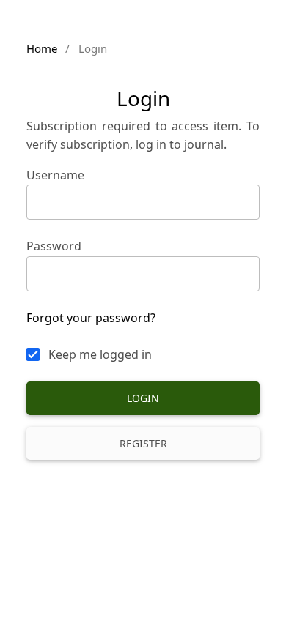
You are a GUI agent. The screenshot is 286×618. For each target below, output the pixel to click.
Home (41, 48)
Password (53, 246)
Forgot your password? (90, 318)
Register (143, 443)
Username (55, 175)
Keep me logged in (100, 354)
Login (143, 398)
